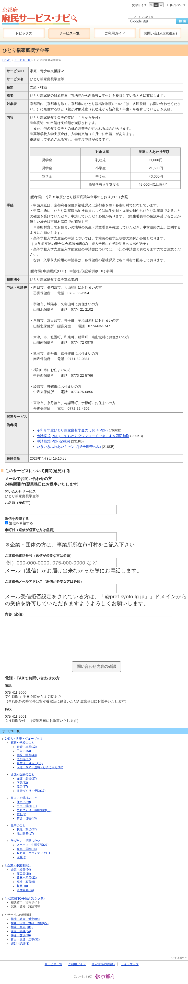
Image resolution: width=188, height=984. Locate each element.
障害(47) (22, 786)
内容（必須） (15, 614)
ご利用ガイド (77, 964)
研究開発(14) (25, 890)
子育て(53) (24, 751)
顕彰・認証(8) (20, 943)
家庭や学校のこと (22, 742)
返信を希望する (17, 518)
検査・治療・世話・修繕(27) (29, 923)
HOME (6, 60)
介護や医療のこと (22, 774)
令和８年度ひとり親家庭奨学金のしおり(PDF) (72, 430)
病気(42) (22, 782)
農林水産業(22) (27, 877)
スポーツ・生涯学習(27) (32, 845)
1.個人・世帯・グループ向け (24, 738)
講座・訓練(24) (21, 931)
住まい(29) (24, 802)
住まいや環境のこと (24, 798)
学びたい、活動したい (25, 840)
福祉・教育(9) (26, 881)
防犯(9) (21, 814)
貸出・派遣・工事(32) (25, 939)
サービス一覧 (22, 60)
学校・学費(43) (27, 755)
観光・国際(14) (27, 849)
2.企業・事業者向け (18, 865)
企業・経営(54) (21, 869)
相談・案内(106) (22, 927)
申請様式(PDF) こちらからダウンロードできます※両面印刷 (83, 436)
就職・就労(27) (27, 829)
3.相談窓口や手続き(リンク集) (25, 898)
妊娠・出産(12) (27, 746)
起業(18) (22, 886)
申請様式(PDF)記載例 (53, 441)
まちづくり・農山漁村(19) (34, 810)
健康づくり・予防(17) (31, 790)
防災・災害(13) (27, 818)
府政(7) (21, 857)
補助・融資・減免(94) (25, 919)
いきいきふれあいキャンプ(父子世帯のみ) (69, 447)
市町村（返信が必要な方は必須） (30, 530)
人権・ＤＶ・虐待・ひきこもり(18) (40, 767)
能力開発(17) (25, 833)
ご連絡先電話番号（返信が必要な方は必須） (39, 555)
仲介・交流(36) (21, 935)
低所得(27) (24, 759)
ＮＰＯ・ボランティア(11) (34, 853)
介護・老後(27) (27, 778)
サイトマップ (130, 964)
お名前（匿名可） (18, 503)
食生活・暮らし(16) (30, 763)
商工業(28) (24, 873)
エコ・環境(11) (27, 806)
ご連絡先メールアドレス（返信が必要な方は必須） (44, 581)
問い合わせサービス (20, 491)
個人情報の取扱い (103, 964)
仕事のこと (18, 825)
